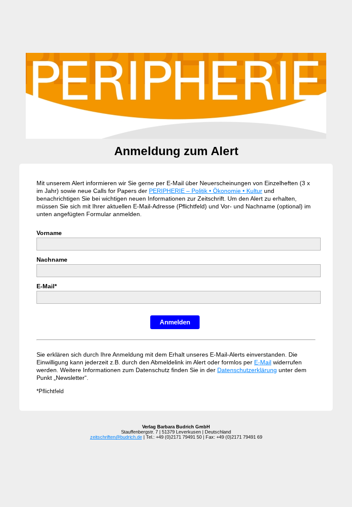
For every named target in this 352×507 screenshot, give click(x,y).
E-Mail (262, 362)
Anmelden (175, 322)
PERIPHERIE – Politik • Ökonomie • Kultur (205, 190)
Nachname (51, 259)
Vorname (49, 232)
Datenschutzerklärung (247, 370)
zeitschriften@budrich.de (116, 437)
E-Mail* (46, 286)
